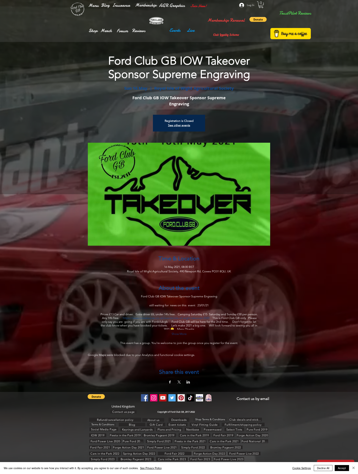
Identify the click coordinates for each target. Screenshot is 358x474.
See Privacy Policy (151, 468)
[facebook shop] (199, 397)
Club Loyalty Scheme (226, 35)
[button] (93, 5)
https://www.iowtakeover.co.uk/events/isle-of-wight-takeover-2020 (166, 318)
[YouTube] (163, 397)
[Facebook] (144, 397)
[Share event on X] (179, 382)
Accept (342, 468)
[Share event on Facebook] (170, 382)
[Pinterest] (181, 397)
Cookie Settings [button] (301, 468)
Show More (179, 334)
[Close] (353, 468)
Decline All (323, 468)
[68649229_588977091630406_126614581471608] (208, 397)
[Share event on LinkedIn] (188, 382)
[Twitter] (172, 397)
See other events (179, 125)
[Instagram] (153, 397)
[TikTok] (190, 397)
